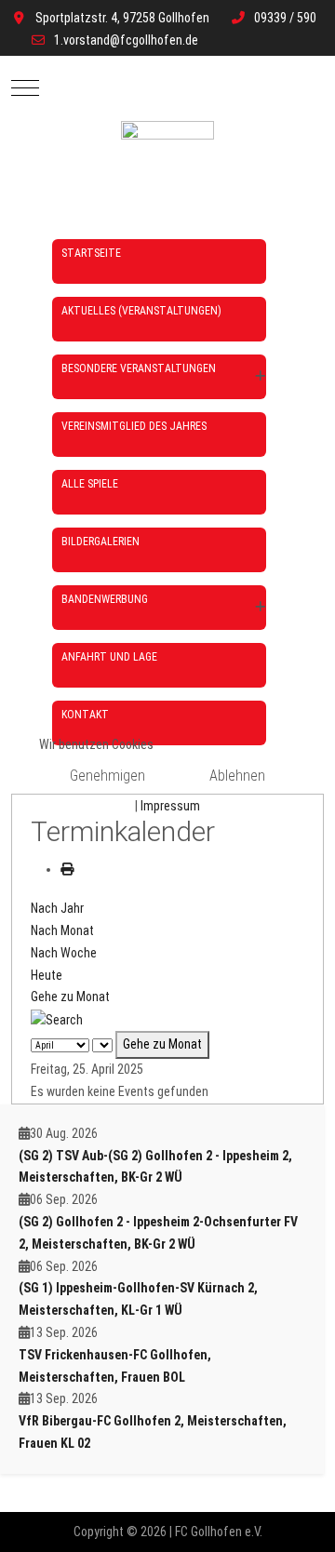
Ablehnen (237, 775)
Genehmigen (107, 775)
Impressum (170, 805)
